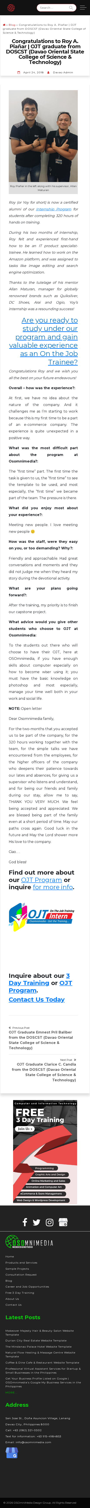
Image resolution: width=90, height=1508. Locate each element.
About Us (12, 1298)
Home (9, 1256)
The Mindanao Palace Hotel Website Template (38, 1346)
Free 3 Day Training (19, 1292)
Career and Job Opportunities (27, 1286)
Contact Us (13, 1304)
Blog (12, 24)
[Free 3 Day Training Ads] (45, 1152)
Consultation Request (21, 1274)
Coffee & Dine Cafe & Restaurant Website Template (42, 1362)
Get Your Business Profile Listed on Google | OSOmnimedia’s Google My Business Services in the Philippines (43, 1382)
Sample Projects (17, 1268)
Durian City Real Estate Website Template (36, 1340)
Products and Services (21, 1262)
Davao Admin (63, 72)
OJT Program (41, 880)
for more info (53, 887)
